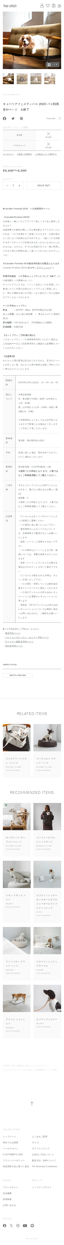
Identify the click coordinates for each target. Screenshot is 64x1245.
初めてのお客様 (10, 1142)
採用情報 (7, 1199)
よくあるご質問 (39, 1136)
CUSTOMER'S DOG (13, 1154)
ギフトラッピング (40, 1148)
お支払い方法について (43, 1154)
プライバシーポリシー (14, 1160)
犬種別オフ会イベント (26, 1066)
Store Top (9, 1066)
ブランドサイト (10, 1187)
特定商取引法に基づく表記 (16, 1166)
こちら (46, 268)
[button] (7, 185)
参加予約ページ (12, 633)
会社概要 (7, 1193)
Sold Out (44, 185)
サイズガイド (8, 154)
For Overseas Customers (44, 1166)
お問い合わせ (9, 1205)
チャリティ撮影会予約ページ (19, 641)
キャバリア (42, 1066)
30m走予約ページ (14, 646)
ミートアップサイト (42, 1187)
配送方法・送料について (44, 1160)
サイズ (35, 1142)
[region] (32, 138)
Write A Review (18, 675)
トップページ (9, 1136)
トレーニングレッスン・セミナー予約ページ (27, 637)
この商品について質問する (46, 154)
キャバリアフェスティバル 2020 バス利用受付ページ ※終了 (30, 1070)
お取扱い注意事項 (24, 154)
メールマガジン (10, 1148)
